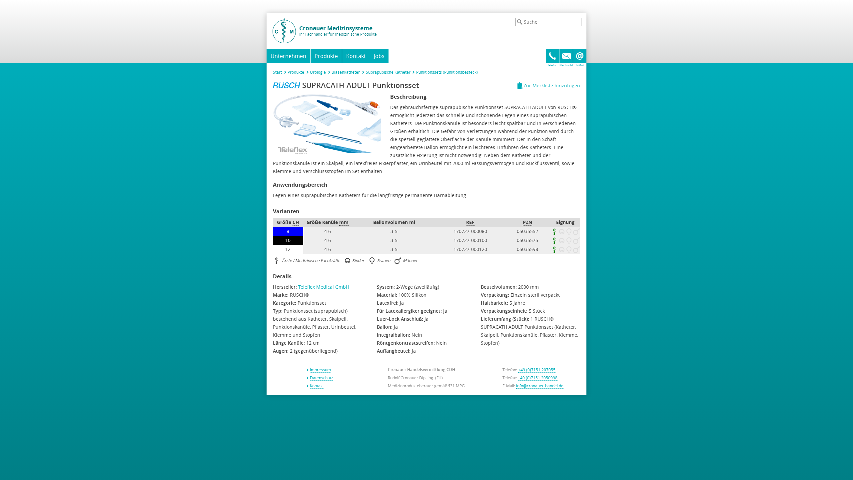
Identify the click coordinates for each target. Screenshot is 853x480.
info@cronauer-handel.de (539, 385)
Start (277, 72)
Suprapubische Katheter (388, 72)
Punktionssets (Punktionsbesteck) (447, 72)
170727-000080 (470, 231)
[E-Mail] (579, 56)
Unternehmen (288, 56)
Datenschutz (321, 377)
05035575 (527, 240)
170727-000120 (470, 249)
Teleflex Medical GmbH (323, 287)
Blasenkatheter (346, 72)
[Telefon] (552, 56)
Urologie (318, 72)
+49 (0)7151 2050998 (537, 377)
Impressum (320, 369)
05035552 (527, 231)
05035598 (527, 249)
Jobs (379, 56)
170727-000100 (470, 240)
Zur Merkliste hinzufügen (551, 85)
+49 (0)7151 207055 (536, 369)
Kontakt (356, 56)
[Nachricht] (566, 56)
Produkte (296, 72)
